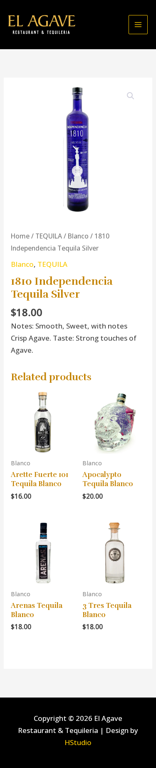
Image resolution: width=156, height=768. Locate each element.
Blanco (78, 236)
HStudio (78, 742)
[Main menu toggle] (138, 24)
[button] (130, 95)
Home (20, 236)
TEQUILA (48, 236)
